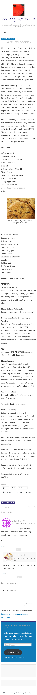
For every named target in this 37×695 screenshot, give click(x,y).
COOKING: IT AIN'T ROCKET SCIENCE (18, 20)
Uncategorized (9, 503)
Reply (18, 549)
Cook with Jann (13, 652)
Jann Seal (19, 555)
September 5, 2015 (8, 39)
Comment (29, 604)
